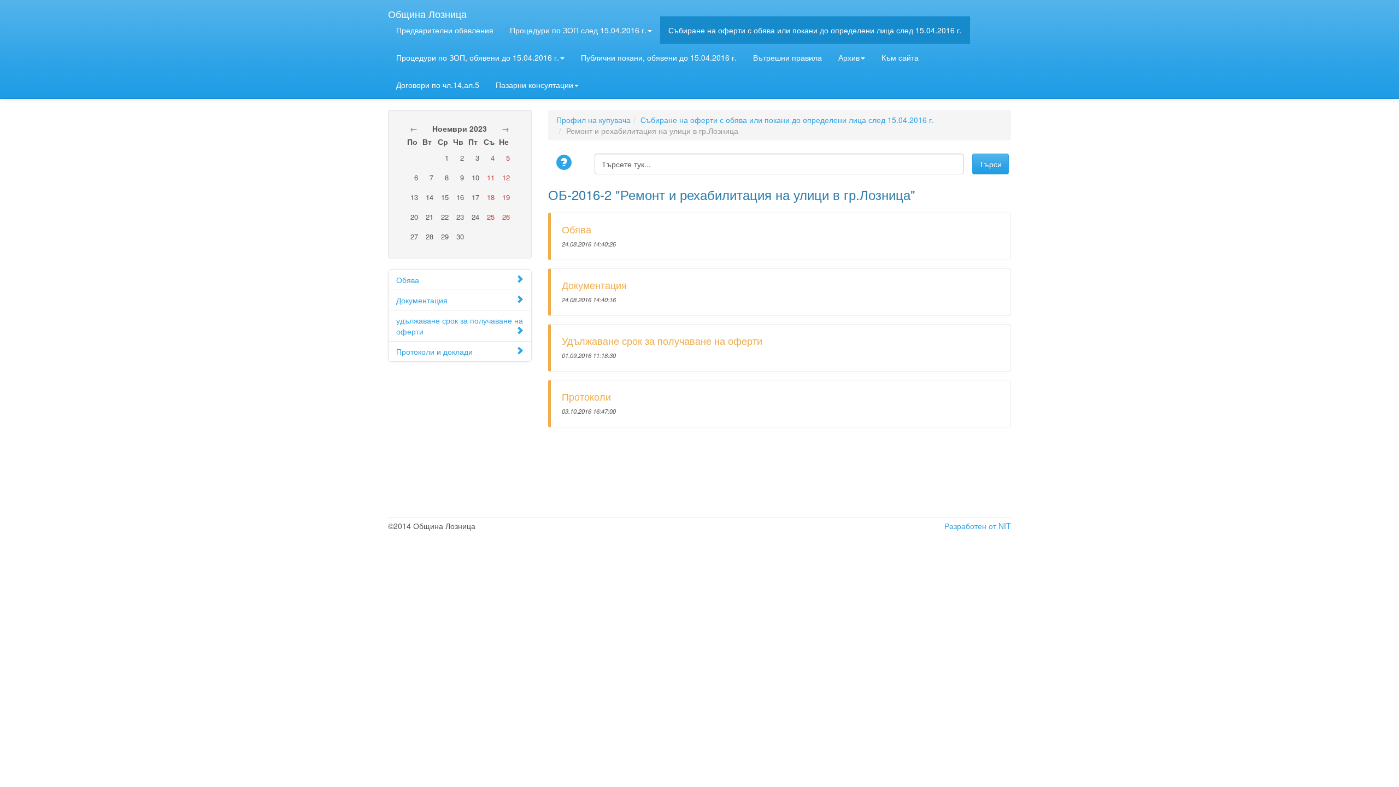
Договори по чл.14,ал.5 (437, 84)
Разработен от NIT (977, 525)
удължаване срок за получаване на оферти (459, 326)
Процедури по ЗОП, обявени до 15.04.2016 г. (477, 57)
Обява (407, 279)
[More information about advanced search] (565, 163)
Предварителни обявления (444, 30)
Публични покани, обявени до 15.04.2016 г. (659, 57)
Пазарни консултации (534, 84)
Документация (422, 300)
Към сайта (900, 57)
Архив (849, 57)
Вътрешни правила (787, 57)
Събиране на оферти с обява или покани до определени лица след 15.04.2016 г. (815, 30)
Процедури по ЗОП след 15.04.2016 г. (578, 30)
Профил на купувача (593, 119)
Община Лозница (427, 11)
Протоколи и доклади (434, 351)
